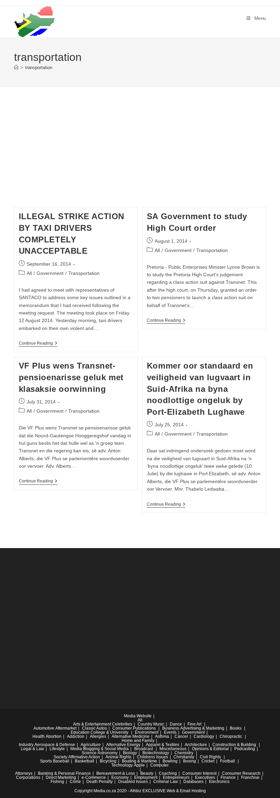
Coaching (168, 773)
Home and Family (138, 740)
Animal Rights (118, 757)
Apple (139, 765)
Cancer (181, 736)
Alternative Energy (123, 744)
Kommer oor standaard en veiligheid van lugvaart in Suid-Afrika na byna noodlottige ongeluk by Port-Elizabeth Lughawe (200, 388)
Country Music (151, 724)
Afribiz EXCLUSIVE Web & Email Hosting (168, 790)
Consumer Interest (199, 773)
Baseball (61, 761)
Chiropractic (231, 736)
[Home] (16, 67)
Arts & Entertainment (92, 724)
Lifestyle (57, 748)
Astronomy (107, 752)
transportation (38, 67)
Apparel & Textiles (162, 744)
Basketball (84, 761)
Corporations (28, 777)
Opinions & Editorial (210, 748)
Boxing (189, 761)
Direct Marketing (61, 777)
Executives (205, 777)
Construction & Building (234, 744)
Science (89, 752)
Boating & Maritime (139, 761)
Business (170, 728)
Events (170, 732)
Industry (26, 744)
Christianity (183, 757)
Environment (146, 732)
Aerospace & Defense (54, 744)
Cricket (207, 761)
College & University (109, 732)
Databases (193, 781)
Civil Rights (210, 757)
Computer (159, 765)
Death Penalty (99, 781)
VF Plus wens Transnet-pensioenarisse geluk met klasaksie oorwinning (71, 377)
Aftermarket (65, 728)
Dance (176, 724)
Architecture (196, 744)
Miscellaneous (172, 748)
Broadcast (143, 748)
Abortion (53, 736)
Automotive (43, 728)
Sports (46, 761)
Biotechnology (155, 752)
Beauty (146, 773)
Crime (75, 781)
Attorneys (23, 773)
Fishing (57, 781)
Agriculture (91, 744)
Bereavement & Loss (115, 773)
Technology (122, 765)
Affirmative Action (84, 757)
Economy (120, 777)
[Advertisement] (140, 155)
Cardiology (204, 736)
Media (76, 748)
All (29, 273)
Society (60, 757)
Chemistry (183, 752)
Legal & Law (32, 748)
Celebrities (122, 724)
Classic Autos (94, 728)
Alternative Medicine (131, 736)
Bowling (170, 761)
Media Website (138, 716)
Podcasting (244, 748)
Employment (145, 777)
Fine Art (194, 724)
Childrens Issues (152, 757)
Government (50, 273)
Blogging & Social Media (106, 748)
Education (80, 732)
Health (38, 736)
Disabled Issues (133, 781)
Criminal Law (165, 781)
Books (235, 728)
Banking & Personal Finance (64, 773)
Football (227, 761)
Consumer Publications (134, 728)
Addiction (75, 736)
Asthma (162, 736)
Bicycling (108, 761)
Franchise (250, 777)
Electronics (219, 781)
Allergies (98, 736)
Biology (130, 752)
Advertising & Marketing (202, 728)
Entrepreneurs (176, 777)
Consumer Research (241, 773)
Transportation (84, 273)
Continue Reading (38, 344)
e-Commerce (94, 777)
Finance (228, 777)
